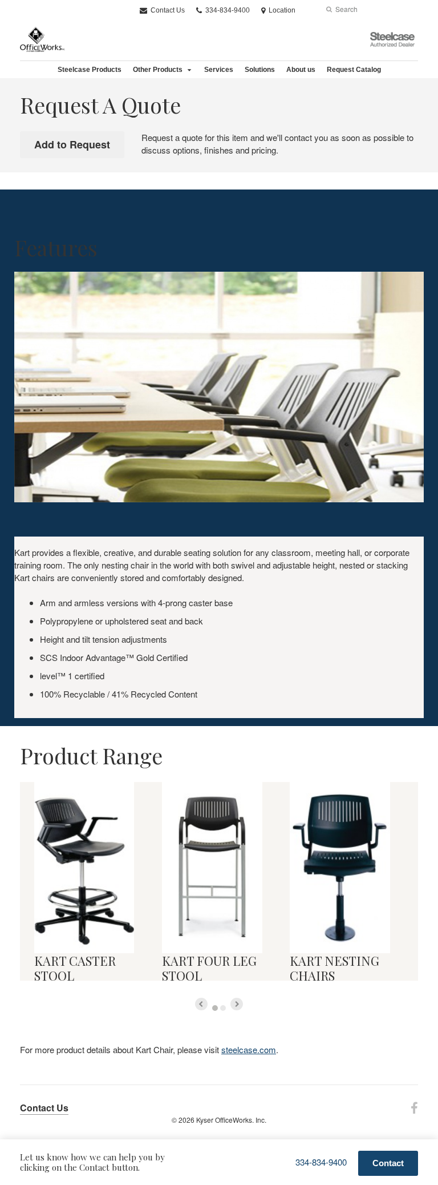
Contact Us (167, 10)
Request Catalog (354, 70)
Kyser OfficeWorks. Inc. (231, 1119)
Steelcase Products (89, 70)
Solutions (260, 70)
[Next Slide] (236, 1004)
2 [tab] (223, 1008)
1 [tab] (215, 1008)
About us (300, 70)
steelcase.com (248, 1049)
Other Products (157, 70)
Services (218, 70)
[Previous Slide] (201, 1004)
